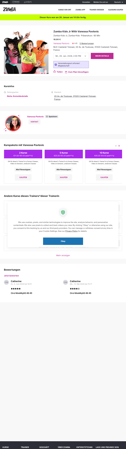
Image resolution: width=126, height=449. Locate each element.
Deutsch (117, 2)
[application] (63, 224)
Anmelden (86, 2)
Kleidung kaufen (115, 9)
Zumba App (80, 9)
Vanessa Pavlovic (61, 43)
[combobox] (71, 56)
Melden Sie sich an (101, 2)
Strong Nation (16, 2)
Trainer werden (96, 9)
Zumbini (28, 2)
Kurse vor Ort (64, 9)
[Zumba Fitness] (9, 9)
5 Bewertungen (87, 43)
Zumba (5, 2)
